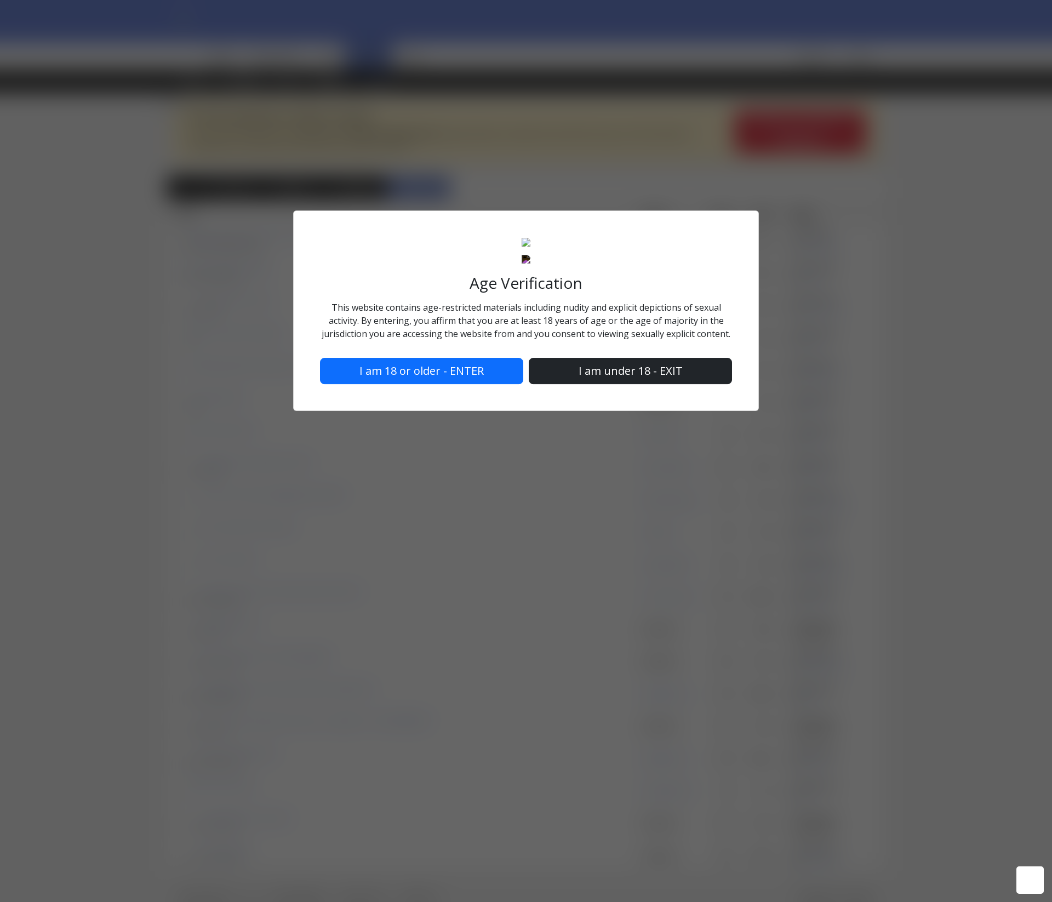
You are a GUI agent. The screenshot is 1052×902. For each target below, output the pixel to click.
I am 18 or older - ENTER (421, 370)
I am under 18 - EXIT (631, 370)
